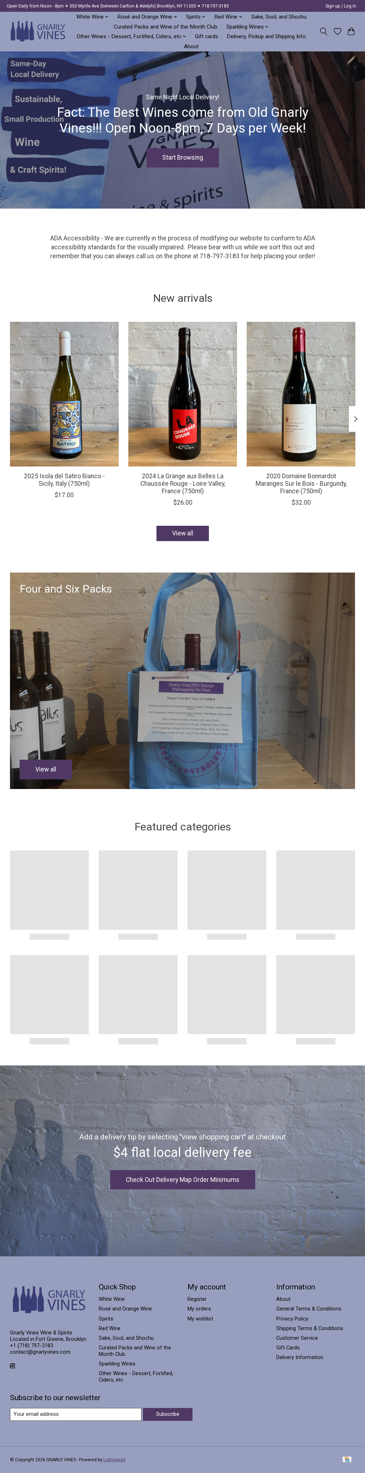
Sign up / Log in (340, 6)
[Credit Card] (347, 1460)
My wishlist (200, 1318)
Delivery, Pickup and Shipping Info (266, 36)
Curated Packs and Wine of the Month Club (165, 27)
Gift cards (206, 36)
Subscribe (167, 1414)
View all (182, 533)
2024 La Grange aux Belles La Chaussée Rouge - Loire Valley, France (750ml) (182, 484)
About (191, 46)
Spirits (106, 1318)
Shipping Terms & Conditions (309, 1328)
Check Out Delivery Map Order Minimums (183, 1179)
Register (197, 1299)
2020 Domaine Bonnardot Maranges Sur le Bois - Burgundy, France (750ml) (300, 484)
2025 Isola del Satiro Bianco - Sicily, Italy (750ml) (64, 480)
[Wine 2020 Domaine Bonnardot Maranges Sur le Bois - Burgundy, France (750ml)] (301, 394)
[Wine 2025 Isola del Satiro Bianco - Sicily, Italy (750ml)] (64, 394)
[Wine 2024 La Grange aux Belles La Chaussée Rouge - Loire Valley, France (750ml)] (182, 394)
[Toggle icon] (323, 31)
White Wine (112, 1299)
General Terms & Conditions (308, 1308)
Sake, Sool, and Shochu (279, 17)
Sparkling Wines (117, 1363)
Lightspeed (114, 1459)
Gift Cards (288, 1347)
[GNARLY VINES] (38, 31)
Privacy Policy (292, 1318)
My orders (199, 1308)
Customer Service (297, 1338)
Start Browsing (182, 157)
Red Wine (109, 1328)
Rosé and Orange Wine (125, 1308)
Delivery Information (299, 1357)
